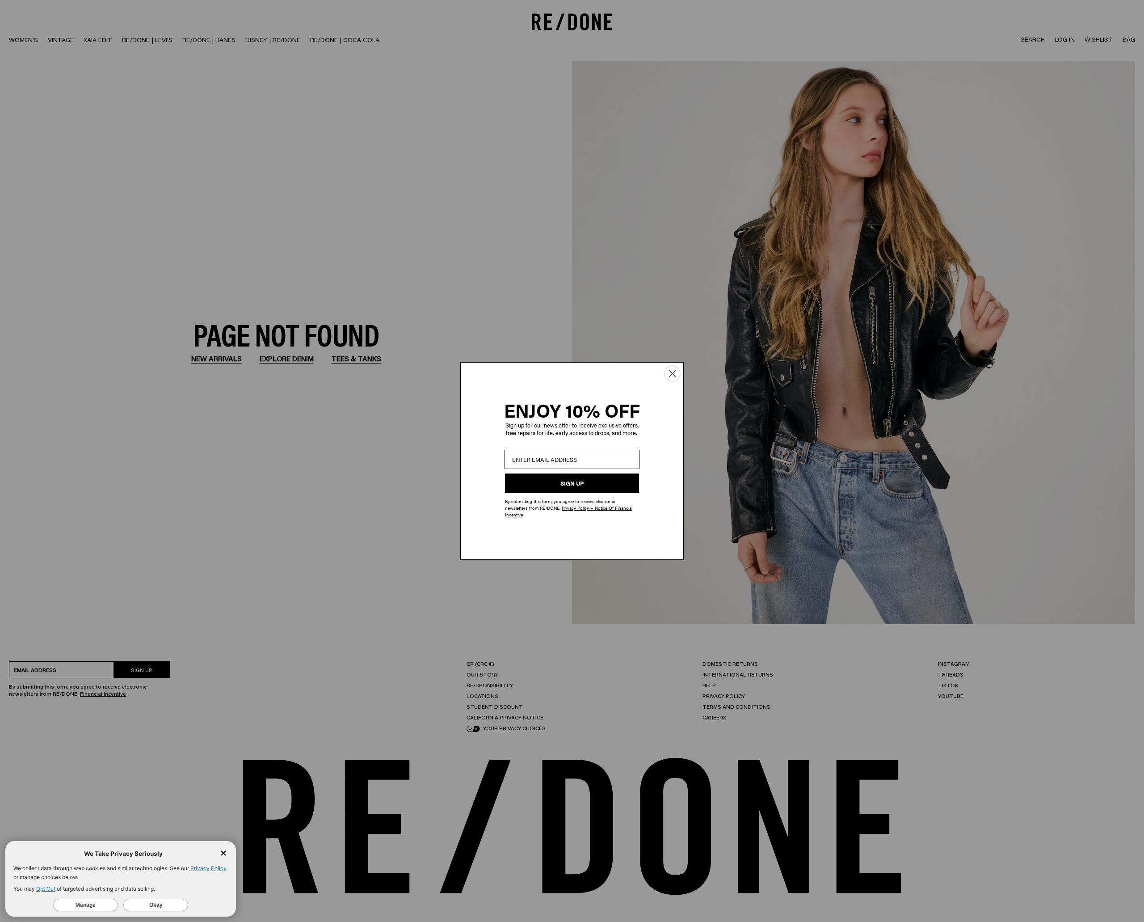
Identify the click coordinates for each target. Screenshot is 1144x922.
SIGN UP (572, 483)
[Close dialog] (672, 373)
